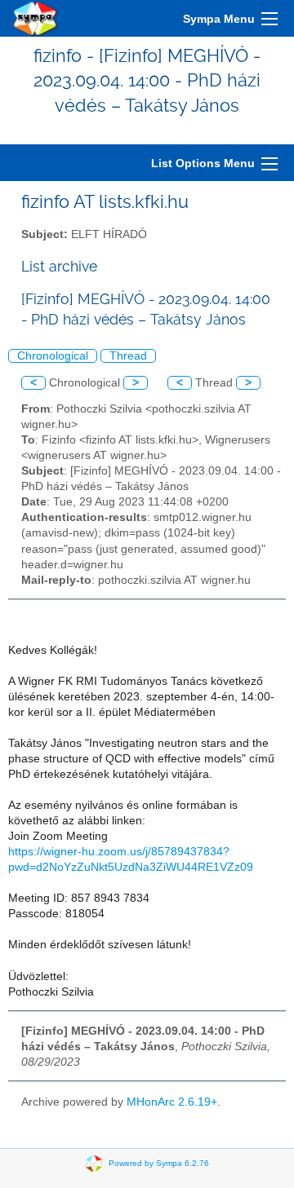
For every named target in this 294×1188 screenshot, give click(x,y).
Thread (128, 356)
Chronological (52, 356)
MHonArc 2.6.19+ (172, 1102)
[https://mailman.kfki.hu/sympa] (36, 18)
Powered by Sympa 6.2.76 (159, 1163)
